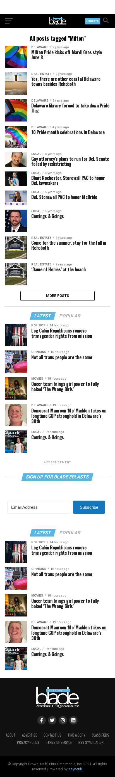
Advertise (29, 735)
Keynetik (75, 769)
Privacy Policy (28, 742)
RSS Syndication (91, 742)
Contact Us (52, 735)
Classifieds (100, 735)
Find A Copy (76, 735)
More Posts (57, 296)
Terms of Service (59, 742)
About (10, 735)
